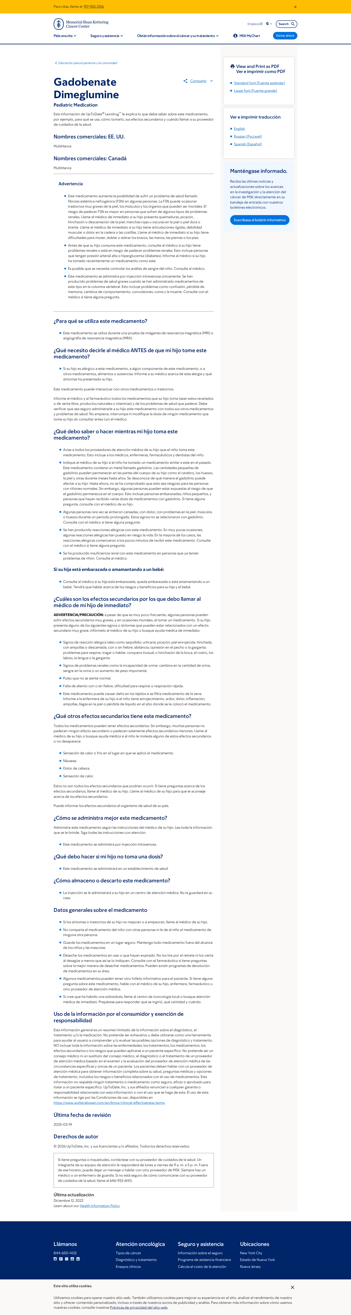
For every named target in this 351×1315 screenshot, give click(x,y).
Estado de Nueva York (257, 1260)
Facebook (61, 1259)
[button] (269, 24)
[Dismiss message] (295, 6)
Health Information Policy (100, 1206)
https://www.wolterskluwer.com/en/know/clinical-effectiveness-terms (109, 1103)
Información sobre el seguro (200, 1253)
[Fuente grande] (255, 91)
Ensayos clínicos (128, 1267)
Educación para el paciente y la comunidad (87, 63)
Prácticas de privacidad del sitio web (139, 1307)
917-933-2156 (94, 6)
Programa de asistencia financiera (204, 1260)
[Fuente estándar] (259, 83)
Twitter (66, 1259)
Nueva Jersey (250, 1267)
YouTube (72, 1259)
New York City (251, 1253)
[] (248, 136)
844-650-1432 (65, 1253)
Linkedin (78, 1259)
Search (284, 24)
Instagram (55, 1259)
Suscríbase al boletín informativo (260, 220)
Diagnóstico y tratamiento (136, 1260)
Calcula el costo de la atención (202, 1267)
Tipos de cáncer (128, 1253)
